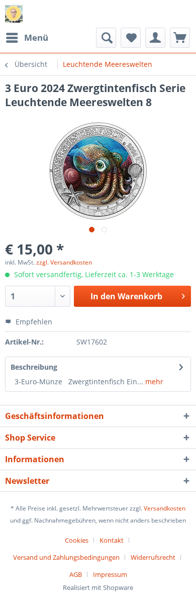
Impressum (110, 574)
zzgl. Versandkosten (64, 262)
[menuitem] (26, 38)
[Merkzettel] (131, 38)
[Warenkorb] (180, 38)
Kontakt (112, 540)
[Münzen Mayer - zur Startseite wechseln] (14, 14)
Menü (36, 37)
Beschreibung (34, 367)
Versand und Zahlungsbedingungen (66, 557)
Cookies (76, 540)
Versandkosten (164, 508)
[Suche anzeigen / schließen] (106, 38)
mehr (153, 381)
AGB (75, 574)
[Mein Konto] (155, 38)
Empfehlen (33, 321)
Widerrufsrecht (153, 557)
